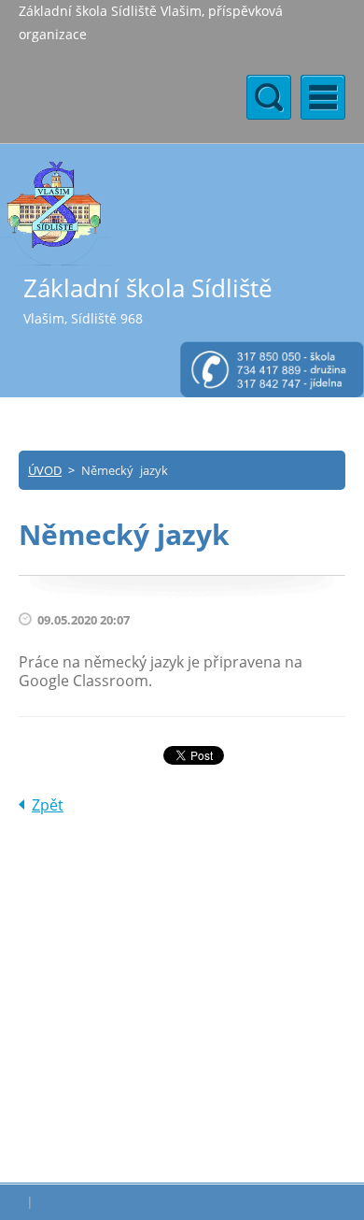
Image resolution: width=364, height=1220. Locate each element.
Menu (323, 97)
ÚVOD (45, 470)
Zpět (47, 805)
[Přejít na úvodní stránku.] (54, 212)
